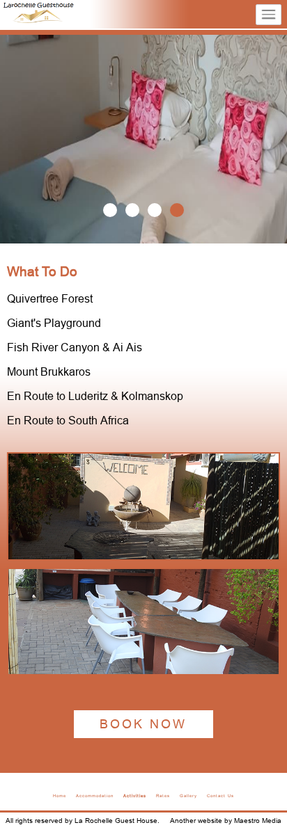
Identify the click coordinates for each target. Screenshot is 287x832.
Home (59, 796)
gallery (188, 796)
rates (163, 796)
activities (134, 796)
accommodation (95, 796)
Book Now (143, 724)
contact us (220, 796)
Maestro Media (257, 820)
